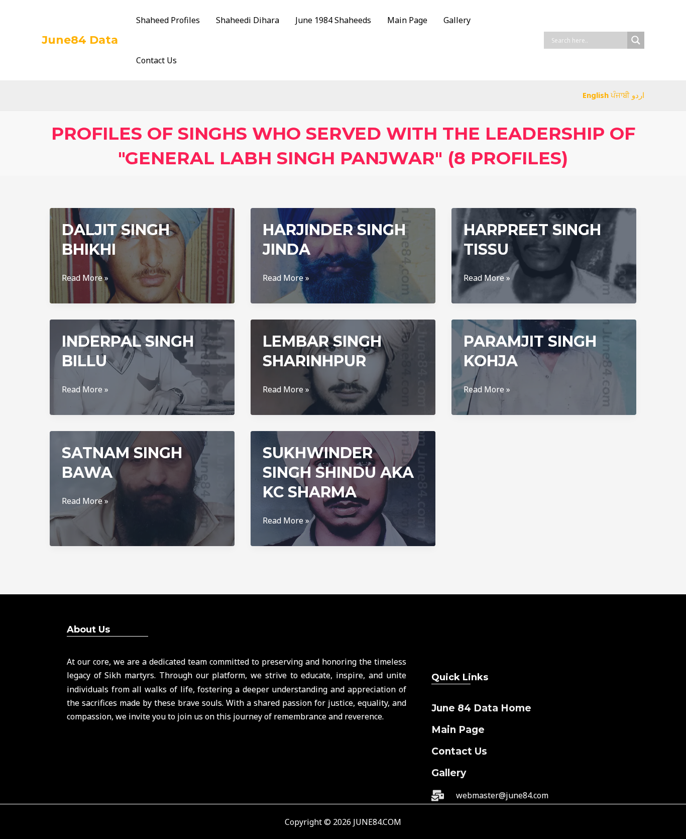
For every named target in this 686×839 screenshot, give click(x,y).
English (596, 95)
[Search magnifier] (635, 40)
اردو (638, 95)
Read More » (85, 278)
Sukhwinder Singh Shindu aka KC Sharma (338, 472)
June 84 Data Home (481, 708)
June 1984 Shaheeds (333, 20)
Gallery (457, 20)
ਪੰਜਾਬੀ (620, 95)
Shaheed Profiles (168, 20)
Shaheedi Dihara (247, 20)
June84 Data (80, 40)
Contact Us (156, 60)
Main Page (407, 20)
